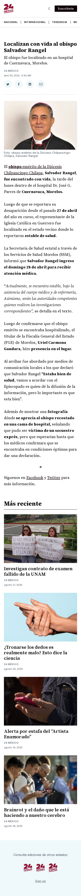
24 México (11, 70)
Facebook (34, 477)
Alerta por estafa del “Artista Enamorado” (36, 734)
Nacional (11, 22)
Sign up (40, 881)
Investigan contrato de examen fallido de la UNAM (38, 571)
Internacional (35, 22)
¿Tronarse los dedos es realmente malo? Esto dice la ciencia (35, 652)
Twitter (53, 477)
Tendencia (59, 22)
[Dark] (50, 9)
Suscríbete (66, 8)
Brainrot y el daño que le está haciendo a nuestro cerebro (36, 812)
